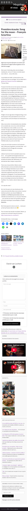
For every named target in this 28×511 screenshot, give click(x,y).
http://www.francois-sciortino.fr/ (10, 215)
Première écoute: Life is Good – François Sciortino (18, 243)
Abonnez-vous (8, 496)
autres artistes (20, 37)
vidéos (9, 38)
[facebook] (2, 2)
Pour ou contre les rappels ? (15, 19)
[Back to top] (24, 507)
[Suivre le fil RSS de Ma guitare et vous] (11, 2)
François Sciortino (9, 256)
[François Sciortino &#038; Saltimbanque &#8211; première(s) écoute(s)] (6, 238)
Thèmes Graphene (14, 509)
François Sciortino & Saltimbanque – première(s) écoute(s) (6, 243)
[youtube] (6, 2)
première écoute (19, 256)
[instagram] (9, 2)
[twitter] (4, 2)
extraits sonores (4, 38)
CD (4, 256)
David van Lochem (6, 37)
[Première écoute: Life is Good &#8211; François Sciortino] (18, 238)
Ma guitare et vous (17, 6)
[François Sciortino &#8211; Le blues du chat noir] (7, 248)
